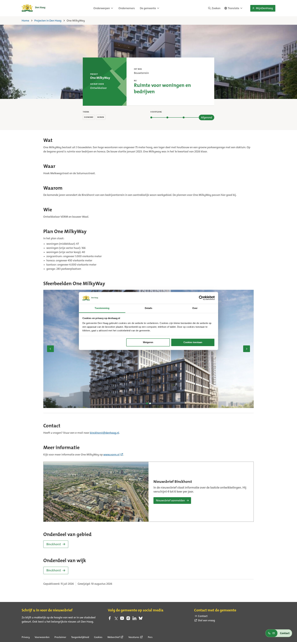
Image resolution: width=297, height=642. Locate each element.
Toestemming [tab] (102, 308)
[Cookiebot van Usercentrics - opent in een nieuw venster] (201, 298)
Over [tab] (195, 308)
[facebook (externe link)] (110, 619)
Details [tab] (148, 308)
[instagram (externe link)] (128, 619)
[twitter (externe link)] (116, 619)
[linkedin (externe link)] (134, 619)
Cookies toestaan (192, 342)
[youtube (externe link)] (122, 619)
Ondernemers (126, 8)
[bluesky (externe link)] (140, 619)
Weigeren (148, 342)
